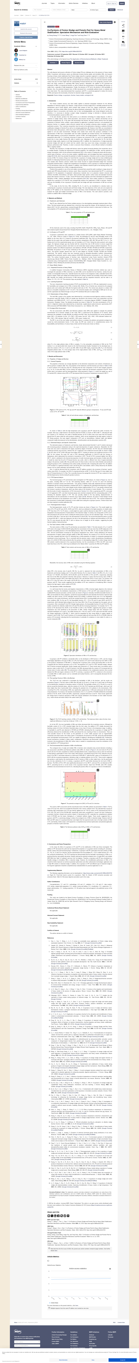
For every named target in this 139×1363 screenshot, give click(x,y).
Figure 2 (85, 593)
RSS (114, 1322)
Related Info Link (19, 65)
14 (56, 156)
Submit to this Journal (26, 29)
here (56, 1250)
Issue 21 (35, 15)
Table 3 (89, 527)
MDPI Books (92, 1337)
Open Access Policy (57, 1339)
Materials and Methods (21, 98)
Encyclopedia (92, 1346)
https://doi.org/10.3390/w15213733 (72, 51)
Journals (44, 3)
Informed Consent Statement (23, 112)
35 (110, 518)
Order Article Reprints (106, 22)
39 (59, 619)
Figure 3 (56, 682)
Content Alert (121, 1322)
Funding (18, 108)
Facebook (110, 1337)
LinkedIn (110, 1335)
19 (86, 238)
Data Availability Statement (22, 114)
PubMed (90, 949)
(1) (111, 327)
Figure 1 (91, 371)
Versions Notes (79, 62)
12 (81, 152)
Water (21, 15)
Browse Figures (66, 62)
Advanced (120, 10)
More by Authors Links (21, 70)
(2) (111, 332)
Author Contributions (21, 106)
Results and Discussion (22, 100)
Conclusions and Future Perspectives (25, 102)
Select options (19, 1342)
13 (54, 156)
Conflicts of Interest (20, 116)
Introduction (19, 96)
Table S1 (85, 279)
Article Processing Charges (59, 1335)
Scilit (90, 1341)
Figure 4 (93, 750)
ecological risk (89, 95)
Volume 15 (28, 15)
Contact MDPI (55, 1341)
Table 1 (78, 209)
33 (71, 502)
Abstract (18, 94)
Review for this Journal (26, 33)
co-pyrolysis (66, 95)
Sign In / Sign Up (111, 3)
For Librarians (74, 1341)
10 (81, 141)
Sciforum (91, 1335)
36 (81, 534)
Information (61, 3)
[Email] (49, 1216)
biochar (73, 95)
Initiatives (85, 3)
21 (79, 286)
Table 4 (105, 806)
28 (48, 454)
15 (56, 161)
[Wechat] (61, 1216)
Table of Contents (20, 91)
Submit (122, 3)
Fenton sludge (58, 95)
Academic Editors (20, 46)
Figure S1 (72, 236)
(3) (111, 339)
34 (86, 516)
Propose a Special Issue (26, 37)
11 (61, 145)
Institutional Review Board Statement (25, 110)
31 (88, 463)
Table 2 (107, 365)
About (93, 3)
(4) (111, 566)
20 (48, 277)
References (19, 118)
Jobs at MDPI (55, 1343)
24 (70, 314)
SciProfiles (92, 1343)
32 (85, 496)
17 (86, 178)
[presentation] (76, 327)
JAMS (90, 1348)
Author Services (73, 3)
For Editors (73, 1339)
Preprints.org (92, 1339)
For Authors (73, 1335)
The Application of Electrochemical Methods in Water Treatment (89, 59)
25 (99, 348)
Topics (52, 3)
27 (105, 440)
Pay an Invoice (56, 1337)
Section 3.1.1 (85, 491)
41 (103, 737)
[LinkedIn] (55, 1216)
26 (64, 365)
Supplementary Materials (22, 104)
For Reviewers (74, 1337)
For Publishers (74, 1343)
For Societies (74, 1346)
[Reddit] (65, 1216)
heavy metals (80, 95)
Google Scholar (90, 943)
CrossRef (98, 943)
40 (65, 670)
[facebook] (58, 1216)
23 (59, 298)
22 (97, 291)
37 (74, 584)
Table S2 (89, 302)
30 (65, 462)
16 (84, 178)
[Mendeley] (68, 1216)
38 (58, 600)
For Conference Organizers (77, 1348)
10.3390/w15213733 (44, 15)
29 (110, 458)
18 (87, 178)
